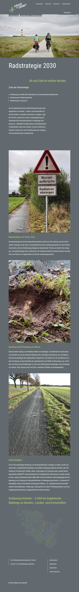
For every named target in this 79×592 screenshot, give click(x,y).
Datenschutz (39, 4)
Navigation (67, 12)
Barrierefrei (56, 4)
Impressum (48, 4)
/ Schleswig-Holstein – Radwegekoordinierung (31, 15)
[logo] (18, 7)
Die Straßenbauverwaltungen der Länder (23, 560)
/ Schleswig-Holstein (14, 15)
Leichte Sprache (66, 4)
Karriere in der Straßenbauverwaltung (22, 564)
